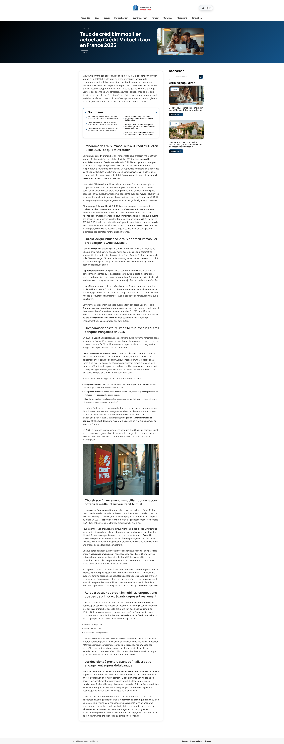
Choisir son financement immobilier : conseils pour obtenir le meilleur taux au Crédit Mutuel (139, 118)
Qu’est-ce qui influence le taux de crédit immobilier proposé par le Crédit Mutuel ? (102, 123)
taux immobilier (98, 608)
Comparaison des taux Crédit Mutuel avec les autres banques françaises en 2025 (103, 129)
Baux (175, 89)
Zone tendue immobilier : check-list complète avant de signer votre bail (186, 108)
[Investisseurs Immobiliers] (142, 7)
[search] (203, 8)
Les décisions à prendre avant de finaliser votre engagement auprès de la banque (139, 133)
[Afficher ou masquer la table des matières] (130, 112)
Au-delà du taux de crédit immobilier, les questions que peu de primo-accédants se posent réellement (140, 126)
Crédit (84, 52)
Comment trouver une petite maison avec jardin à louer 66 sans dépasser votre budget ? (185, 144)
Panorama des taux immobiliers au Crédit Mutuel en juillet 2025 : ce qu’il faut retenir (103, 117)
